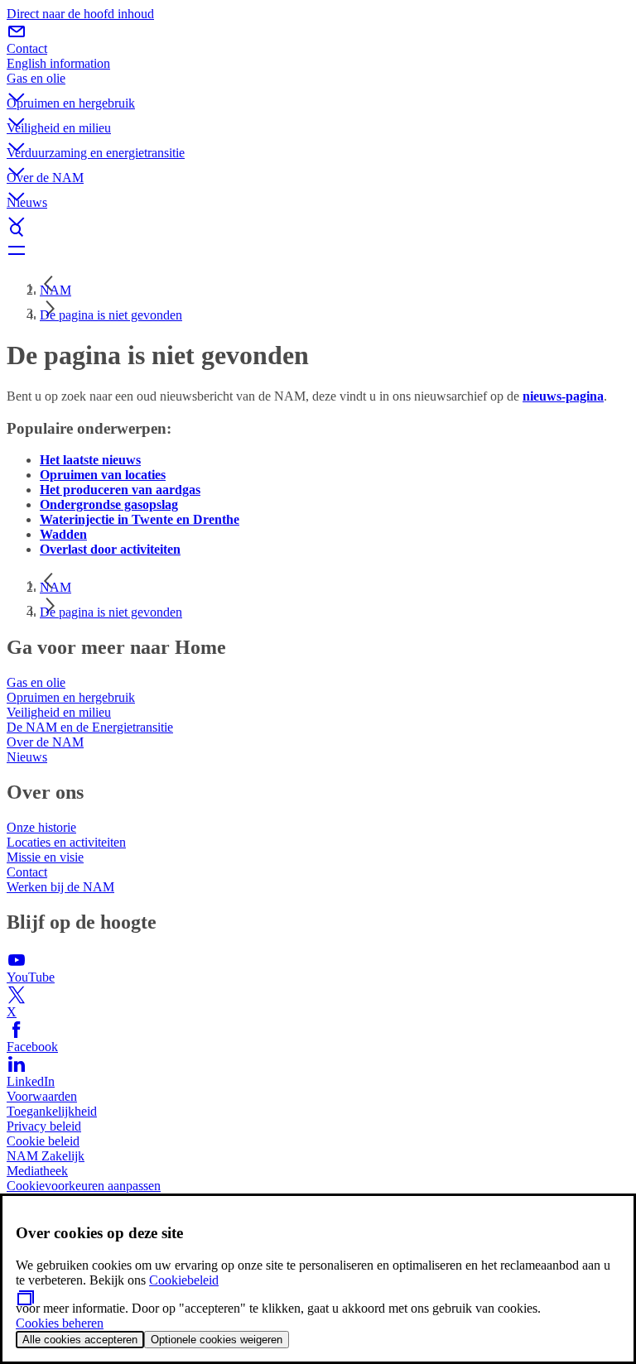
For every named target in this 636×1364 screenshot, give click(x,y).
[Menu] (318, 250)
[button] (318, 83)
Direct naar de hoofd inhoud (80, 14)
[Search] (318, 230)
